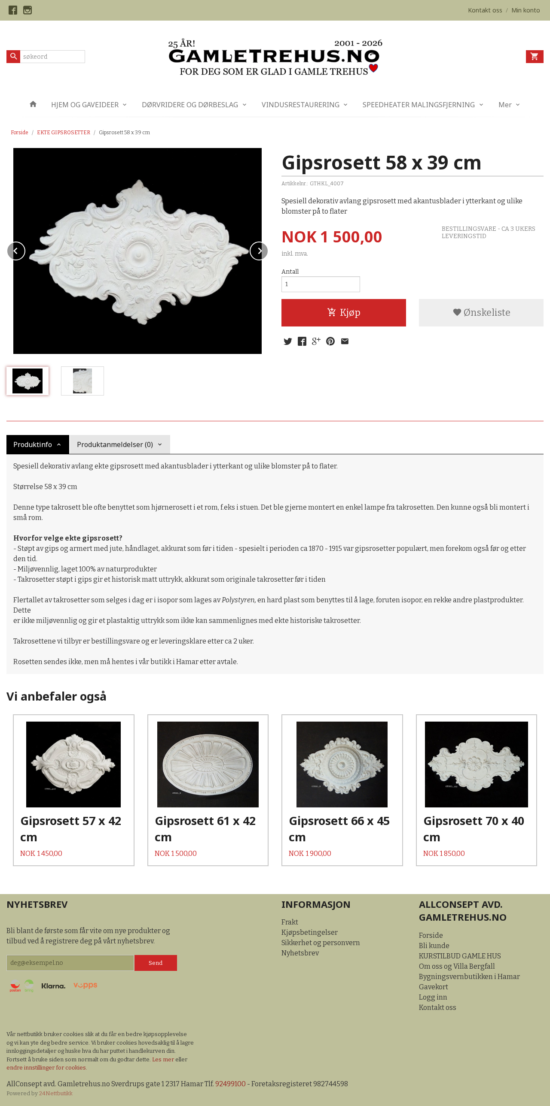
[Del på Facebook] (302, 341)
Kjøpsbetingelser (309, 932)
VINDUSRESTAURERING (300, 104)
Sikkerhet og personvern (320, 943)
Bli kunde (434, 946)
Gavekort (433, 987)
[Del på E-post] (344, 341)
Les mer (163, 1059)
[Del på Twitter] (287, 341)
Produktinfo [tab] (32, 444)
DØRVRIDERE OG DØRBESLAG (190, 104)
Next (268, 249)
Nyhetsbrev (300, 953)
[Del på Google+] (316, 341)
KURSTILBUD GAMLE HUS (460, 956)
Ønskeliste (486, 312)
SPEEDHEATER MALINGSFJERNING (419, 104)
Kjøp (350, 312)
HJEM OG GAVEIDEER (85, 104)
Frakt (289, 922)
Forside (19, 133)
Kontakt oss (437, 1007)
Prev (24, 249)
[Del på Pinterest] (330, 341)
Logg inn (433, 997)
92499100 (230, 1084)
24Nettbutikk (56, 1093)
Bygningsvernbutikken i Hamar (469, 977)
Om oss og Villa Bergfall (457, 966)
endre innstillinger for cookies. (46, 1067)
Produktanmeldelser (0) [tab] (115, 444)
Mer (505, 104)
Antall (290, 271)
